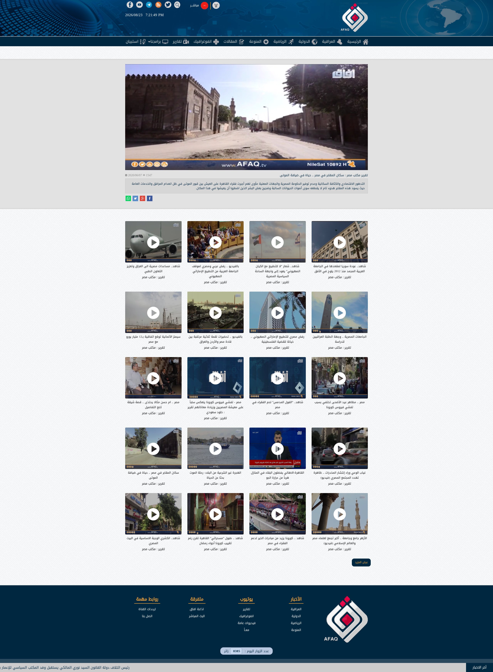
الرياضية (296, 623)
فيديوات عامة (247, 623)
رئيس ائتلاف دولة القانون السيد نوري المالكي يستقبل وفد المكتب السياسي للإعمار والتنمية (128, 667)
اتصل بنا (147, 616)
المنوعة (296, 630)
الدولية (296, 616)
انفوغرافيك (246, 616)
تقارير (246, 609)
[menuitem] (358, 41)
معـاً (246, 630)
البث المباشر (197, 616)
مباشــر (194, 5)
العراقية (296, 609)
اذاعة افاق (197, 609)
